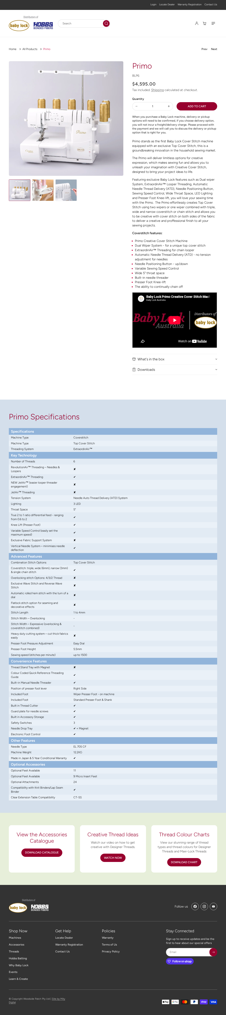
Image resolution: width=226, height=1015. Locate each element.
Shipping (157, 90)
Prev (204, 49)
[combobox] (84, 23)
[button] (213, 23)
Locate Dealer (167, 4)
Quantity (138, 99)
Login (153, 4)
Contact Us (210, 4)
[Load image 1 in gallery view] (19, 190)
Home (12, 49)
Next (214, 49)
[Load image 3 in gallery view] (66, 190)
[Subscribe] (213, 952)
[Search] (106, 23)
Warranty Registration (190, 4)
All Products (29, 49)
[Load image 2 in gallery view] (43, 190)
